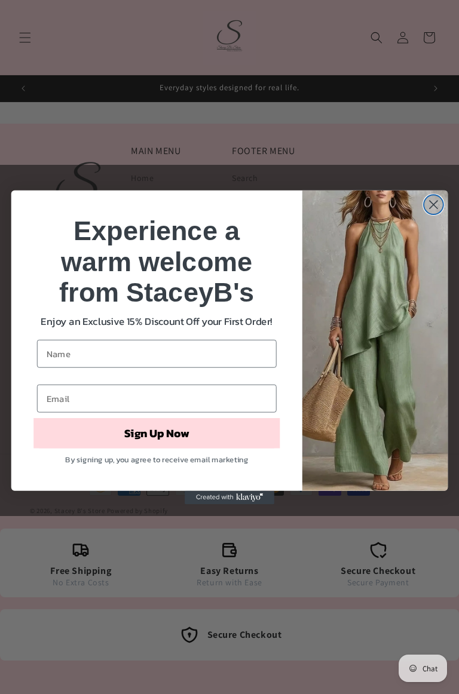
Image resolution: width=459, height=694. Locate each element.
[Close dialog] (433, 204)
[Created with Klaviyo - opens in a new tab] (229, 496)
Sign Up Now (156, 433)
